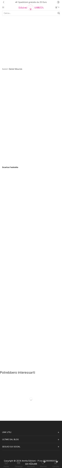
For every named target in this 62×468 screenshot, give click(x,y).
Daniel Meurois (15, 69)
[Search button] (59, 13)
